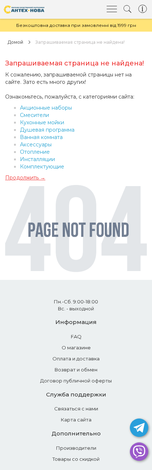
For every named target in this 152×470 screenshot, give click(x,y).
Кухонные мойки (42, 122)
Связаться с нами (76, 409)
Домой (15, 42)
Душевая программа (47, 130)
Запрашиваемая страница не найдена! (80, 42)
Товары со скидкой (76, 459)
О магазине (76, 347)
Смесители (34, 115)
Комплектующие (42, 166)
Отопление (35, 152)
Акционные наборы (46, 107)
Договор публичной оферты (76, 381)
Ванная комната (41, 137)
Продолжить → (25, 177)
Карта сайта (76, 420)
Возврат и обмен (76, 370)
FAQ (76, 336)
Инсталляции (37, 159)
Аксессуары (36, 144)
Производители (76, 448)
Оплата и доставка (76, 359)
